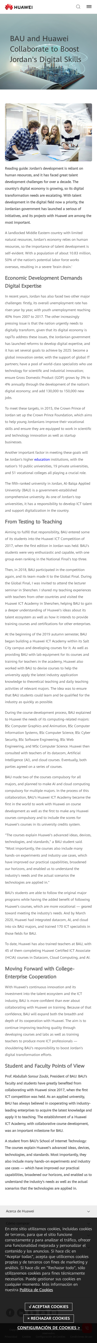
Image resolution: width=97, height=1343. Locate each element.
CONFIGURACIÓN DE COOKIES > (48, 1327)
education (42, 459)
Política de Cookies (36, 1289)
